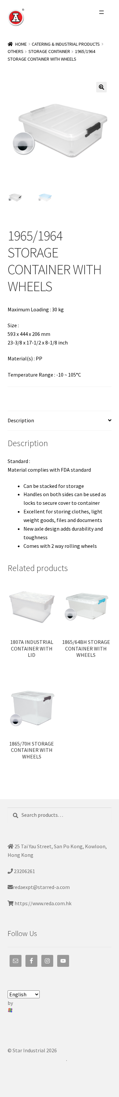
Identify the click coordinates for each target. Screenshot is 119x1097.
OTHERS (15, 51)
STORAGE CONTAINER (49, 51)
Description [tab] (21, 420)
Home (21, 44)
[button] (101, 87)
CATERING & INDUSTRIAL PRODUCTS (66, 44)
